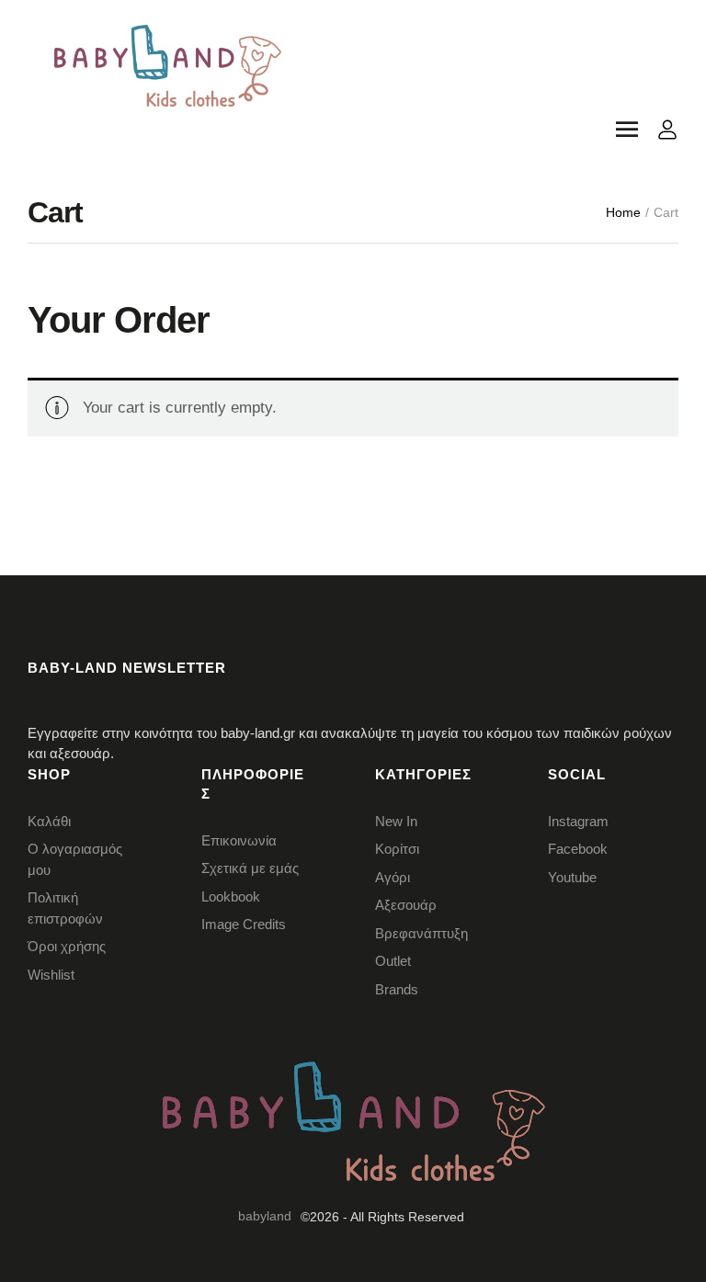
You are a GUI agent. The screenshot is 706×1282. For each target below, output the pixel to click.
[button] (653, 1201)
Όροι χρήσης (67, 946)
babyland (264, 1215)
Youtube (572, 877)
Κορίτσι (397, 849)
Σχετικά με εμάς (250, 868)
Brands (396, 989)
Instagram (578, 821)
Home (623, 212)
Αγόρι (392, 877)
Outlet (393, 961)
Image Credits (243, 924)
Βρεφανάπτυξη (421, 933)
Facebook (578, 849)
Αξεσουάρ (406, 905)
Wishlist (51, 974)
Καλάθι (49, 821)
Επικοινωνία (239, 840)
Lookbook (230, 896)
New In (396, 821)
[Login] (667, 130)
